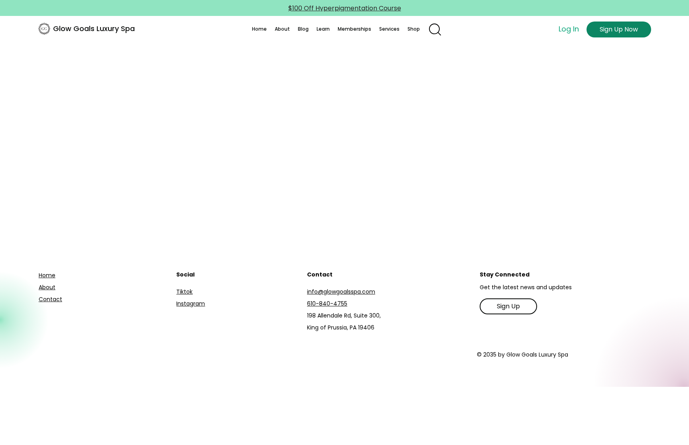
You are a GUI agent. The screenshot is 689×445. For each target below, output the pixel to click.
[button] (282, 29)
